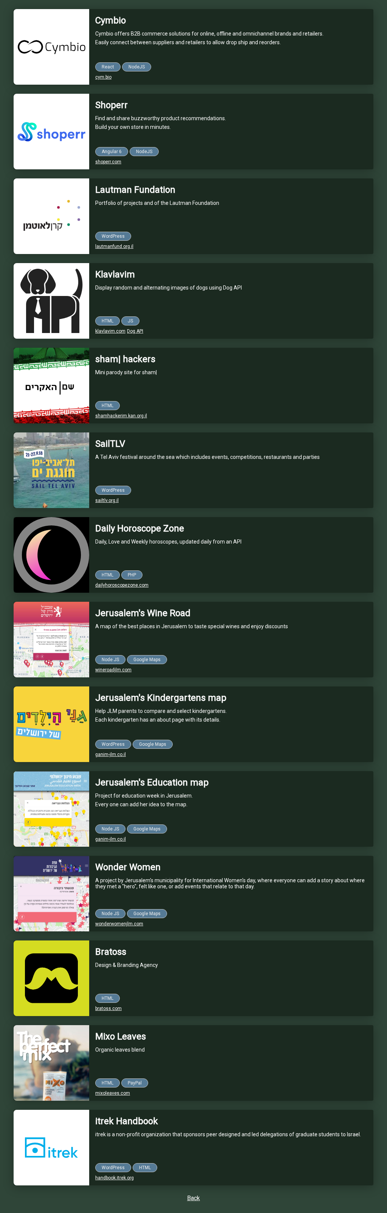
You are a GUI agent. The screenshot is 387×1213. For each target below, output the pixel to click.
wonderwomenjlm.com (119, 923)
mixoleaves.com (112, 1093)
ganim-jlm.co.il (110, 754)
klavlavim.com (110, 331)
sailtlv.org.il (107, 500)
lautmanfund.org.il (114, 246)
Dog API (135, 331)
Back (193, 1198)
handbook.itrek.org (114, 1177)
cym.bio (103, 77)
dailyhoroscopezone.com (122, 585)
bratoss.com (108, 1008)
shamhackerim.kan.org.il (121, 415)
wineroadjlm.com (113, 669)
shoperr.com (108, 161)
